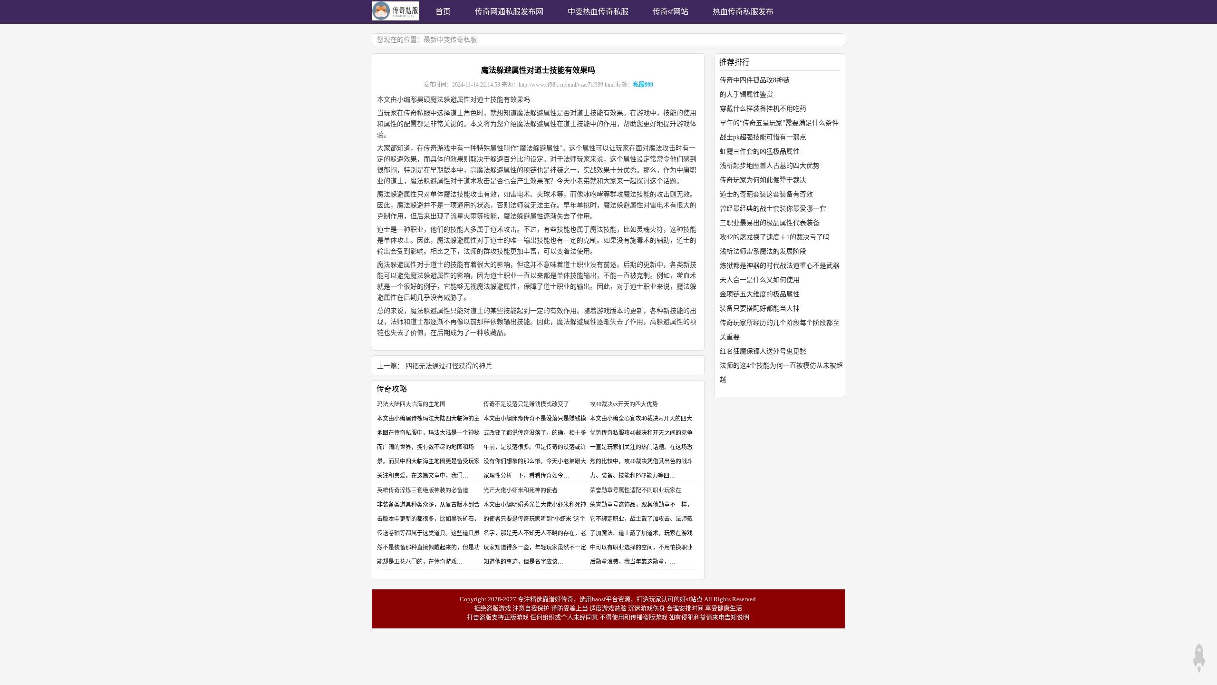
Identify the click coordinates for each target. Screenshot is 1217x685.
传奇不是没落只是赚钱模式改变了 (526, 404)
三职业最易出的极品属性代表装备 (770, 222)
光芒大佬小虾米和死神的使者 (520, 490)
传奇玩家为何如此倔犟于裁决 (763, 180)
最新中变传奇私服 (450, 39)
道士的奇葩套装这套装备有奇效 (766, 194)
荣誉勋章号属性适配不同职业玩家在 (635, 490)
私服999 (643, 84)
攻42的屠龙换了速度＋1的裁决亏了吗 (775, 237)
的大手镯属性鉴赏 (746, 94)
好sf (685, 599)
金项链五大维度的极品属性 (760, 294)
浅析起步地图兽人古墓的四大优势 (770, 165)
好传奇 (564, 599)
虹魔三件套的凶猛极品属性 (760, 151)
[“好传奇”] (395, 18)
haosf (599, 599)
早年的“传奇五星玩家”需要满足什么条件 (779, 123)
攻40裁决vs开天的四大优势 (624, 404)
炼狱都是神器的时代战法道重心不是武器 (780, 265)
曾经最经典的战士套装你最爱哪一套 (773, 208)
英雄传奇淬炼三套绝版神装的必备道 (422, 490)
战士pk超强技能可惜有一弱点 (763, 137)
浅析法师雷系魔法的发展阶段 (763, 251)
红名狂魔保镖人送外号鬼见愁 (763, 351)
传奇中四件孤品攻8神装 (755, 80)
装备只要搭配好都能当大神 (760, 308)
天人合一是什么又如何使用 (760, 280)
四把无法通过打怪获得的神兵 (449, 366)
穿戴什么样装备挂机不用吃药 (763, 108)
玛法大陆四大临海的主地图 (411, 404)
